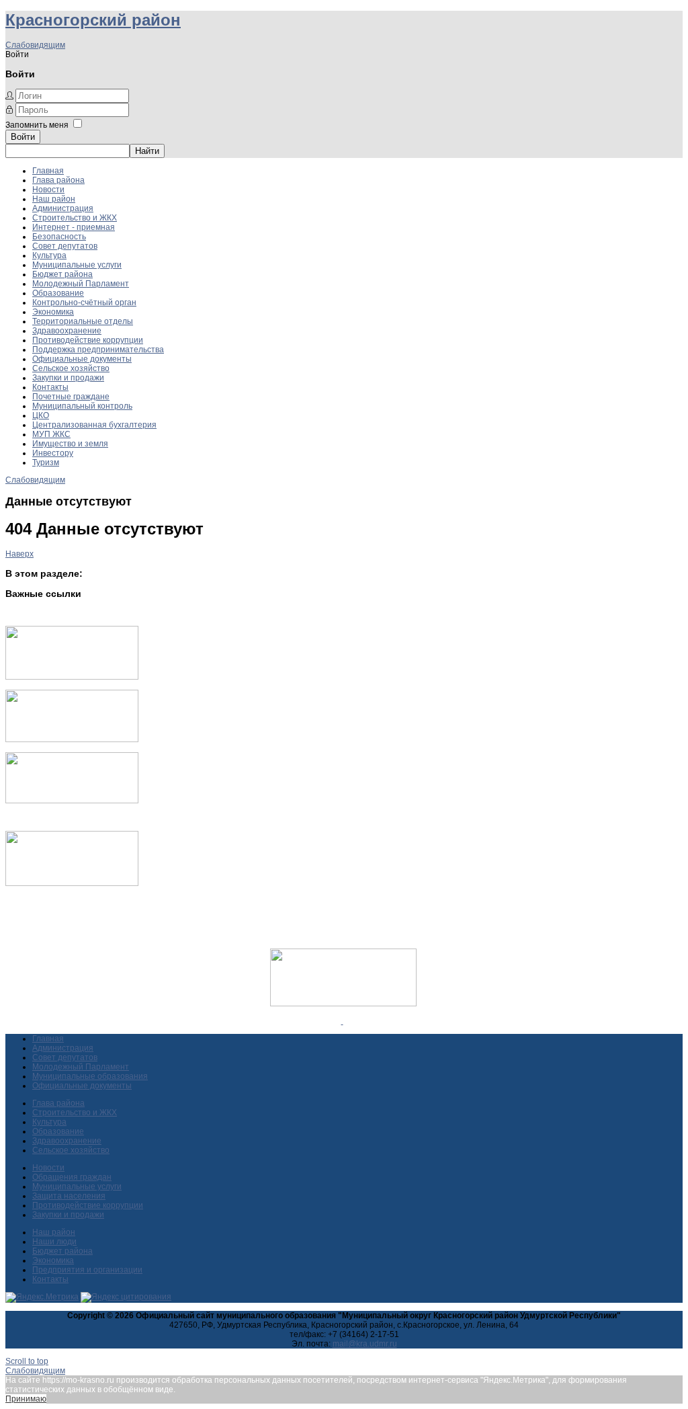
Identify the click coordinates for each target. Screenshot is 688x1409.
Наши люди (54, 1241)
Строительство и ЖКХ (74, 218)
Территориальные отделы (82, 321)
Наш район (53, 199)
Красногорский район (93, 20)
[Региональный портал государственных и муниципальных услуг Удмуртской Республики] (71, 739)
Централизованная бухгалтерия (94, 425)
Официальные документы (82, 359)
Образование (58, 293)
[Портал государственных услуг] (71, 677)
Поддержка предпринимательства (98, 349)
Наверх (19, 554)
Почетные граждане (71, 396)
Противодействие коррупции (87, 340)
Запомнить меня (37, 125)
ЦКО (40, 415)
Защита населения (68, 1196)
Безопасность (59, 236)
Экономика (53, 312)
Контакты (50, 387)
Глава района (58, 180)
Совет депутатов (64, 246)
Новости (48, 189)
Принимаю (25, 1399)
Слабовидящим (35, 45)
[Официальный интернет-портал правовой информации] (342, 1021)
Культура (49, 255)
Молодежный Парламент (80, 283)
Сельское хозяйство (71, 368)
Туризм (45, 462)
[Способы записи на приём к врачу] (71, 800)
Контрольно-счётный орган (84, 302)
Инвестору (52, 453)
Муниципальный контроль (82, 406)
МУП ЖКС (51, 434)
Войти (23, 137)
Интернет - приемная (73, 227)
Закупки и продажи (68, 378)
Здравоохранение (66, 330)
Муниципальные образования (90, 1076)
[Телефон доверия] (71, 883)
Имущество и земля (70, 443)
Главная (48, 170)
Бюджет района (62, 274)
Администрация (62, 208)
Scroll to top (26, 1361)
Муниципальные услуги (77, 265)
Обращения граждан (72, 1177)
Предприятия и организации (87, 1270)
